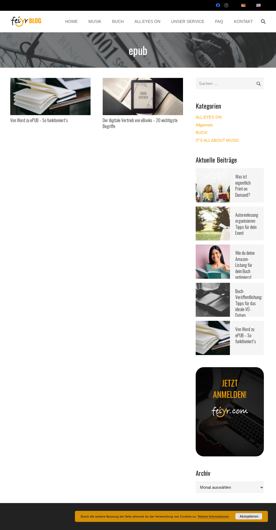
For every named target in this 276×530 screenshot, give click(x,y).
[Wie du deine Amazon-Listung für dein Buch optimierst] (213, 248)
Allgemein (204, 125)
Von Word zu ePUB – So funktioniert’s (39, 120)
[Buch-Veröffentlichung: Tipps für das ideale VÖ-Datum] (213, 286)
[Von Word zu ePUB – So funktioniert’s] (50, 81)
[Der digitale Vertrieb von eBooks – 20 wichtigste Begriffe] (143, 81)
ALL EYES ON (209, 117)
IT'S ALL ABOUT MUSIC (217, 140)
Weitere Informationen (213, 516)
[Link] (26, 21)
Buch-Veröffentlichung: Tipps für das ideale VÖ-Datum (248, 303)
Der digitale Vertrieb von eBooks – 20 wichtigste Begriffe (140, 123)
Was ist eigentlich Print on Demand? (243, 185)
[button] (263, 21)
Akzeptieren (249, 516)
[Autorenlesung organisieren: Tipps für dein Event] (213, 210)
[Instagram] (226, 5)
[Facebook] (218, 5)
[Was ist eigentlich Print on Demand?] (213, 171)
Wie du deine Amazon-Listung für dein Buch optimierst (245, 265)
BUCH (201, 132)
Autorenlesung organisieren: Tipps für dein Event (246, 224)
